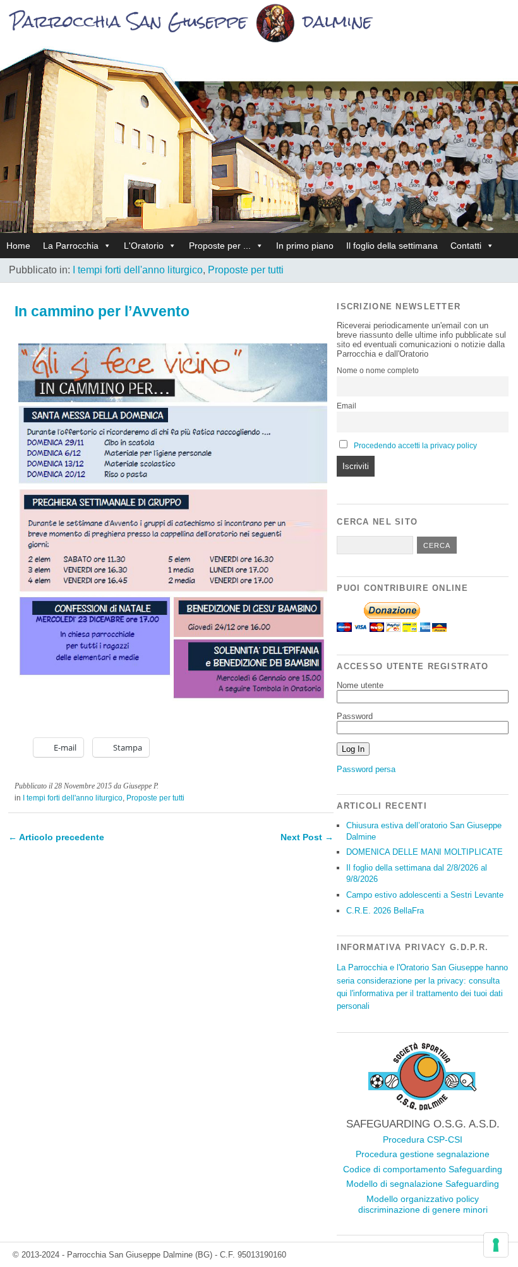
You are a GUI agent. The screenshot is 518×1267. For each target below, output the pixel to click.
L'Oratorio (144, 246)
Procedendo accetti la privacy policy (415, 445)
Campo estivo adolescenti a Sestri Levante (424, 895)
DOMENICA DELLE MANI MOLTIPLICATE (424, 852)
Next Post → (307, 837)
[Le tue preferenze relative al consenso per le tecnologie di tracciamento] (496, 1245)
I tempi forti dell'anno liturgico (138, 270)
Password (355, 716)
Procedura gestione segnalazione (423, 1154)
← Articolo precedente (56, 837)
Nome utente (360, 685)
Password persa (366, 769)
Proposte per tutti (246, 270)
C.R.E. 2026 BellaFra (385, 910)
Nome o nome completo (378, 370)
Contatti (465, 246)
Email (346, 406)
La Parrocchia (71, 246)
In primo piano (305, 246)
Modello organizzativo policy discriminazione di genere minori (423, 1204)
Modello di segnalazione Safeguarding (422, 1184)
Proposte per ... (220, 246)
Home (18, 246)
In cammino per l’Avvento (102, 311)
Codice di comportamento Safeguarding (422, 1169)
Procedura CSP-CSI (422, 1139)
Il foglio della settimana (392, 246)
